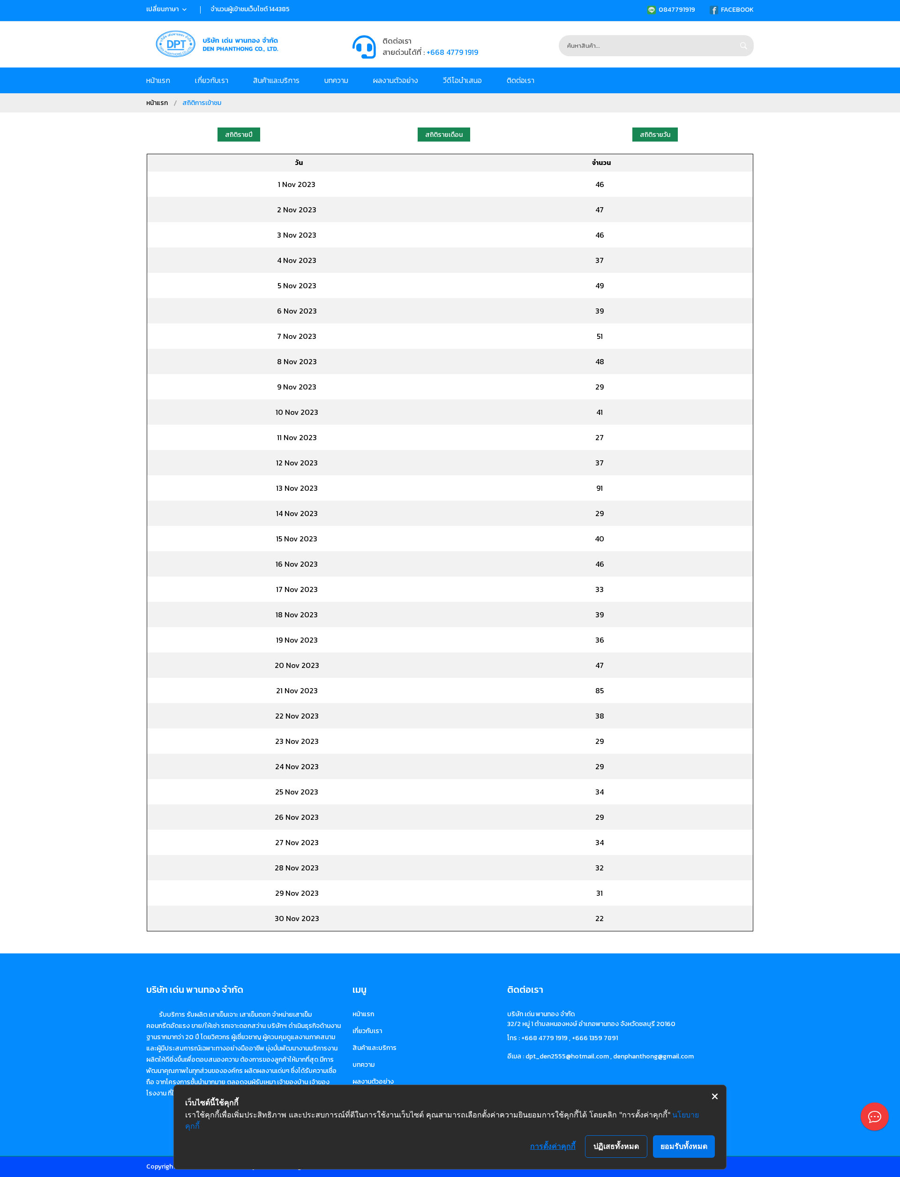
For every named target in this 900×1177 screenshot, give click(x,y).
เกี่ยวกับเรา (211, 80)
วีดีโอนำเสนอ (462, 80)
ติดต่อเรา (520, 80)
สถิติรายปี (239, 135)
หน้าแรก (158, 80)
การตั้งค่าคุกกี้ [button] (553, 1146)
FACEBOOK (737, 10)
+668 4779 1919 (452, 52)
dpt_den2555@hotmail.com (567, 1056)
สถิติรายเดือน (444, 135)
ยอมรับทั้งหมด (683, 1146)
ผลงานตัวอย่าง (395, 80)
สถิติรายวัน (655, 135)
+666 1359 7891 (595, 1038)
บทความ (336, 80)
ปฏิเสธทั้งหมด (616, 1146)
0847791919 (677, 10)
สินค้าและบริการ (276, 80)
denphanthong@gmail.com (653, 1056)
